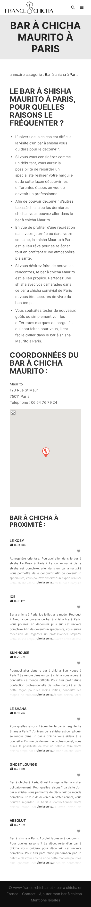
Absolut (18, 820)
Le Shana (18, 709)
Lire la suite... (45, 582)
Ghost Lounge (23, 764)
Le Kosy (17, 541)
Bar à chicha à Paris (61, 74)
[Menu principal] (81, 7)
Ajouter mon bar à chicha (60, 894)
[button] (46, 452)
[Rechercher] (73, 7)
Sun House (19, 653)
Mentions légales (45, 900)
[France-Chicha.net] (29, 7)
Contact (28, 894)
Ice (13, 597)
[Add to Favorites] (79, 551)
